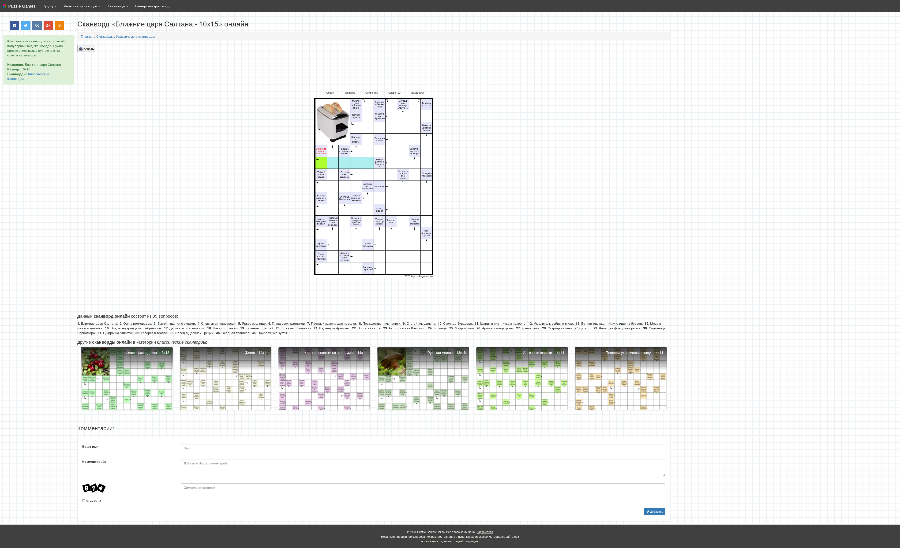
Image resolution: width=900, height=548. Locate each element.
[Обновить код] (128, 488)
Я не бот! (93, 501)
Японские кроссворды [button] (81, 6)
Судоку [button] (48, 6)
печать (88, 48)
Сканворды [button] (117, 6)
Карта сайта (485, 532)
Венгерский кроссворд (152, 6)
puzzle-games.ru (423, 276)
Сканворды (104, 36)
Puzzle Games (22, 6)
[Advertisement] (39, 159)
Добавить (656, 511)
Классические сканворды (135, 36)
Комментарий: (94, 461)
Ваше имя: (91, 446)
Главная (87, 36)
